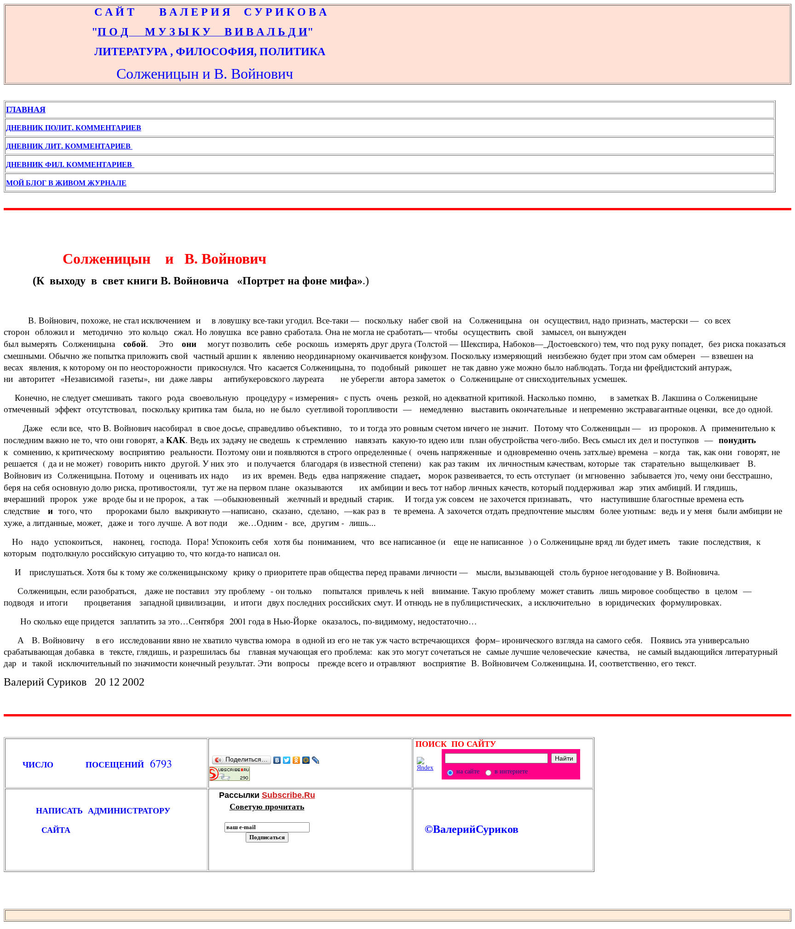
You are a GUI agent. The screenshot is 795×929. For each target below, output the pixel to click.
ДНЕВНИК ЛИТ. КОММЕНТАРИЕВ (69, 145)
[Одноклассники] (296, 760)
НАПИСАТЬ (52, 810)
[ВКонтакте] (277, 760)
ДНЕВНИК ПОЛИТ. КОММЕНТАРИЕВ (73, 127)
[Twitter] (287, 760)
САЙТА (38, 830)
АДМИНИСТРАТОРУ (132, 810)
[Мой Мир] (306, 760)
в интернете (510, 771)
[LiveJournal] (316, 760)
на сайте (467, 771)
